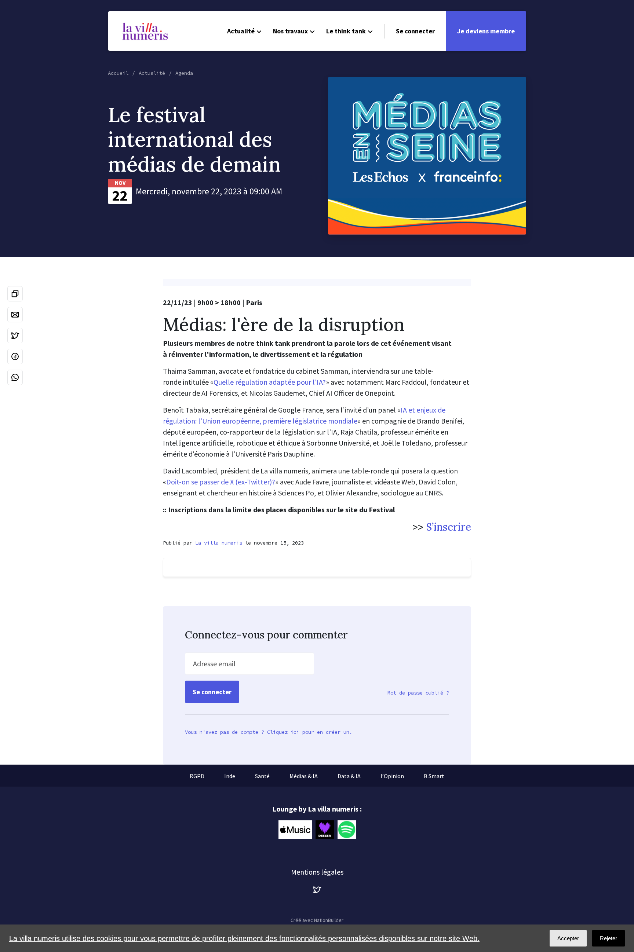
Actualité (241, 31)
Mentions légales (317, 871)
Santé (262, 776)
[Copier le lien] (15, 293)
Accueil (118, 73)
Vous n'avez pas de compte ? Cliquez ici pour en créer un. (268, 732)
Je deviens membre (486, 31)
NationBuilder (328, 920)
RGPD (197, 776)
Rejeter (608, 938)
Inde (229, 776)
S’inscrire (448, 527)
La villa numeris (218, 542)
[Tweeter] (15, 335)
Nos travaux (290, 31)
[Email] (15, 314)
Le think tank (346, 31)
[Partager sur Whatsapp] (15, 377)
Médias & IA (303, 776)
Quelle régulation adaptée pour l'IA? (270, 382)
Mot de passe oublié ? (418, 692)
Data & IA (349, 776)
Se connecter (415, 31)
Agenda (184, 73)
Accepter (568, 938)
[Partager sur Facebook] (15, 356)
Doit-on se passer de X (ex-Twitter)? (220, 481)
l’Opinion (392, 776)
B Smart (434, 776)
